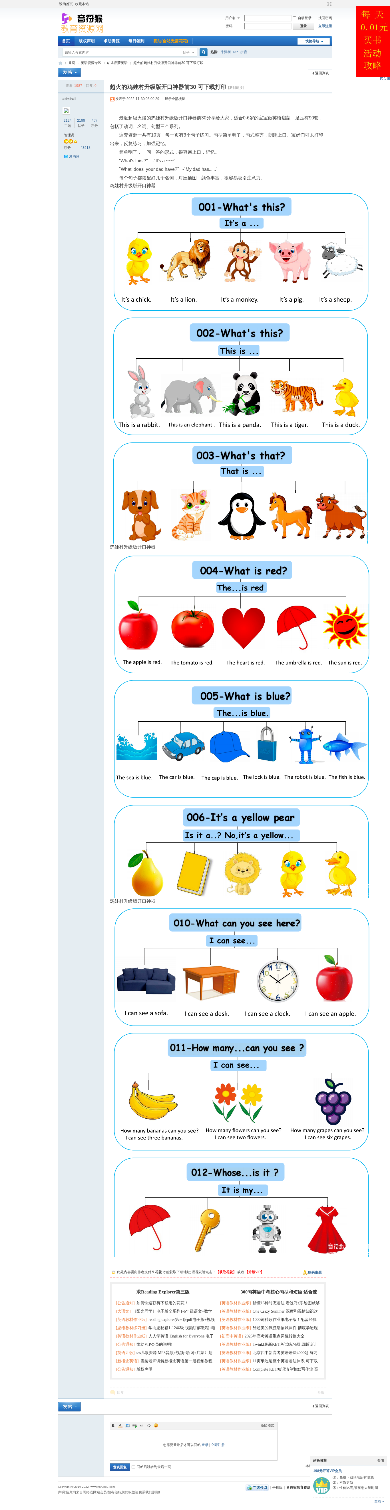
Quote (141, 1425)
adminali (69, 99)
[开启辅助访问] (324, 4)
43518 (86, 148)
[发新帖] (69, 72)
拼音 (243, 52)
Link (134, 1425)
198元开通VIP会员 (327, 1471)
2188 (81, 121)
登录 (205, 1445)
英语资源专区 (91, 63)
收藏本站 (82, 4)
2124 (68, 121)
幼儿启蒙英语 (117, 63)
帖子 (186, 53)
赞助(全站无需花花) (170, 41)
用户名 (230, 18)
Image (127, 1425)
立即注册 (325, 26)
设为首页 (66, 4)
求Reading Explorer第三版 (163, 1291)
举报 (320, 1393)
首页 (66, 41)
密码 (229, 26)
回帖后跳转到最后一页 (154, 1467)
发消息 (74, 157)
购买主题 (315, 1272)
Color (120, 1425)
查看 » (379, 1501)
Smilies (156, 1425)
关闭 (380, 1461)
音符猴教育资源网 (60, 63)
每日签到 (136, 41)
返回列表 (322, 73)
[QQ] (257, 1487)
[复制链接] (236, 88)
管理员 (69, 135)
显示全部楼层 (175, 99)
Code (149, 1425)
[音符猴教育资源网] (83, 33)
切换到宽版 (328, 4)
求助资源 (112, 41)
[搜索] (202, 52)
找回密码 (325, 18)
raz (235, 52)
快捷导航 (312, 41)
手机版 (277, 1487)
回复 (120, 1393)
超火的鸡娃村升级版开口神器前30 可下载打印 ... (170, 63)
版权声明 (87, 41)
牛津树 (226, 52)
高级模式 (267, 1425)
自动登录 (304, 18)
